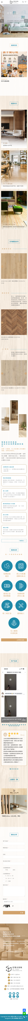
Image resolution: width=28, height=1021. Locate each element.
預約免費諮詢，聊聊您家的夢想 (14, 951)
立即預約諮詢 (20, 640)
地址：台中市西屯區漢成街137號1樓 (15, 989)
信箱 (4, 854)
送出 (21, 913)
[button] (2, 21)
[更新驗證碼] (13, 906)
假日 (14, 869)
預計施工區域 (7, 861)
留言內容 (6, 885)
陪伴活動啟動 (5, 81)
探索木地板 (20, 33)
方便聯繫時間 (7, 867)
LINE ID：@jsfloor (15, 974)
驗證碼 (5, 899)
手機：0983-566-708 (15, 977)
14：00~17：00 (10, 878)
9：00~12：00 (9, 875)
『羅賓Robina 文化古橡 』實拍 (10, 816)
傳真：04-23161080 (15, 983)
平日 (7, 869)
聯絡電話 (6, 847)
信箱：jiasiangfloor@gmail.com (15, 986)
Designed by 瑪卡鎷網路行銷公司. (14, 1018)
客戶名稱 (6, 841)
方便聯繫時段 (7, 873)
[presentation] (2, 66)
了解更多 (21, 541)
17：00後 (8, 881)
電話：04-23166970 (15, 980)
